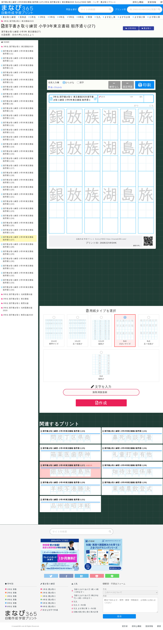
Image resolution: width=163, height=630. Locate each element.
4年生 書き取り (49, 600)
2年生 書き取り (49, 593)
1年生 (33, 17)
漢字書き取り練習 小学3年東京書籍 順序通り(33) (18, 281)
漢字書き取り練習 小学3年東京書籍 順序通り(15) (18, 152)
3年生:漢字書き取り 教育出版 (16, 303)
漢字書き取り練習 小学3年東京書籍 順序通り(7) (18, 95)
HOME (6, 42)
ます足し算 (110, 17)
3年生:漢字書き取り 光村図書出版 (17, 294)
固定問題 (128, 86)
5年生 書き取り (49, 603)
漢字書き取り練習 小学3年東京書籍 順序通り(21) (18, 195)
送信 (119, 616)
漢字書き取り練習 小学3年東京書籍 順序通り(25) (18, 224)
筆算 (90, 17)
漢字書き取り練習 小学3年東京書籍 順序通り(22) (18, 202)
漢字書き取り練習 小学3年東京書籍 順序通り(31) (18, 267)
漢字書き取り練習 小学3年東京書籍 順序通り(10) (18, 116)
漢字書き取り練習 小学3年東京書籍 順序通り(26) (18, 231)
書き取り (147, 28)
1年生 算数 (12, 589)
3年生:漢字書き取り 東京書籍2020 (19, 21)
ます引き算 (124, 17)
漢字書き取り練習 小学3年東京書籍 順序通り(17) (18, 166)
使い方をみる (56, 87)
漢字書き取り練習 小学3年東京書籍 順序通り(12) (18, 131)
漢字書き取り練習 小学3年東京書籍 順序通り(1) (18, 52)
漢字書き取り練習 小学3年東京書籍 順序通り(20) (18, 188)
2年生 (42, 17)
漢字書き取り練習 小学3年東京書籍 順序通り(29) (18, 252)
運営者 (125, 626)
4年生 (62, 17)
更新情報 (152, 2)
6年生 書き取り (49, 606)
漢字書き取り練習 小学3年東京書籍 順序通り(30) (18, 259)
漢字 (82, 82)
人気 (75, 584)
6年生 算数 (12, 606)
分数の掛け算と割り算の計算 (85, 612)
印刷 (147, 85)
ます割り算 (154, 17)
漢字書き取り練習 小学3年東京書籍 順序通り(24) (18, 217)
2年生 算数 (12, 593)
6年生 (81, 17)
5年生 (71, 17)
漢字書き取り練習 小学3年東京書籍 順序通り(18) (18, 174)
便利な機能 (138, 2)
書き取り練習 (9, 17)
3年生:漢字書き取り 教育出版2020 (18, 315)
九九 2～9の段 (79, 605)
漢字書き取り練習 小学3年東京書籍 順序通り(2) (18, 59)
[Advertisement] (101, 58)
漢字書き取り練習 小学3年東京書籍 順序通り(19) (18, 181)
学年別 (10, 584)
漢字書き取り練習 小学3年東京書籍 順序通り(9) (18, 109)
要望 (159, 626)
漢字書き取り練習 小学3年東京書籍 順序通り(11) (18, 124)
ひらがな (69, 82)
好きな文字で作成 (50, 610)
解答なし (114, 86)
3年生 (52, 17)
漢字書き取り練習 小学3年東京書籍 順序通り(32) (18, 274)
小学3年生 (131, 28)
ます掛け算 (139, 17)
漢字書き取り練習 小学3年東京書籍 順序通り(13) (18, 138)
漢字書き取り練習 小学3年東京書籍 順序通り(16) (18, 159)
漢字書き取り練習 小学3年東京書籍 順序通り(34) (18, 288)
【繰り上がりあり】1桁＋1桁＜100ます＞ (86, 590)
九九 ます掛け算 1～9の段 (84, 608)
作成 (103, 403)
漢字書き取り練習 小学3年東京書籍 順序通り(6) (18, 88)
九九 (98, 17)
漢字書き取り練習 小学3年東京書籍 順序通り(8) (18, 102)
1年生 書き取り (49, 589)
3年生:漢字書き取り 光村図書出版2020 (17, 309)
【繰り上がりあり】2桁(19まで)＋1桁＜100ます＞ (86, 596)
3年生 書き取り (49, 596)
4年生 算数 (12, 600)
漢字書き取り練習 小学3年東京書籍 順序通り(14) (18, 145)
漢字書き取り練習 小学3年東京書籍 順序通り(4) (18, 73)
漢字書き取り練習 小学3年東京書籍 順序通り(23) (18, 209)
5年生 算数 (12, 603)
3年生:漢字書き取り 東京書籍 (16, 299)
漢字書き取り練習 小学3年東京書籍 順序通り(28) (18, 245)
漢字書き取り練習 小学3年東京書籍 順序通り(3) (18, 66)
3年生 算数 (12, 596)
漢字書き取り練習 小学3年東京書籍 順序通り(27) (18, 238)
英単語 (23, 17)
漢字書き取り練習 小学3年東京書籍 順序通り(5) (18, 81)
